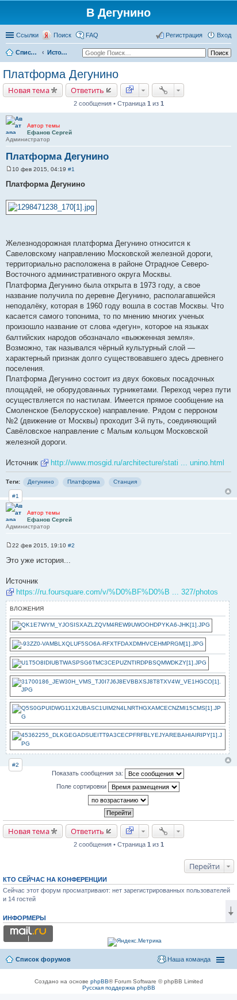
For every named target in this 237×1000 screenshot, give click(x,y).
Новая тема (28, 90)
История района (58, 52)
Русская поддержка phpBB (118, 987)
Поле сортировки (82, 786)
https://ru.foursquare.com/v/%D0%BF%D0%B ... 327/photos (117, 592)
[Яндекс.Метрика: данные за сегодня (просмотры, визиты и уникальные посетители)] (135, 942)
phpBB (99, 981)
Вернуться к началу (228, 491)
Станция (125, 481)
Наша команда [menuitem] (189, 959)
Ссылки (27, 35)
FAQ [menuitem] (92, 35)
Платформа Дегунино (60, 74)
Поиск (62, 35)
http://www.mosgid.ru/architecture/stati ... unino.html (137, 462)
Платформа (83, 481)
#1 (71, 169)
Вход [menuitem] (224, 35)
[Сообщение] (9, 169)
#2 (71, 545)
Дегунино (41, 481)
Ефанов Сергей (49, 132)
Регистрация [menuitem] (184, 35)
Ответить (87, 90)
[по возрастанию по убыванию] (118, 800)
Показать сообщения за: (88, 773)
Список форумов (27, 52)
